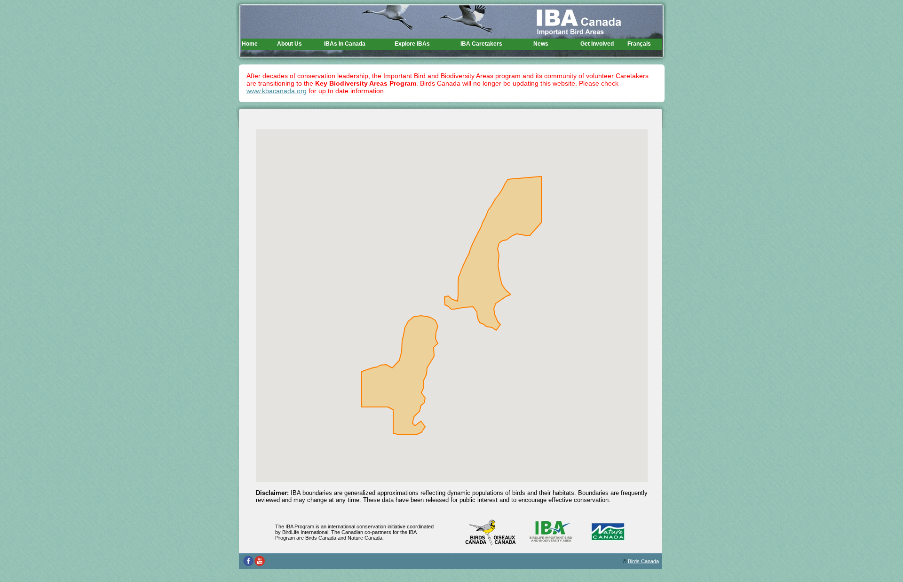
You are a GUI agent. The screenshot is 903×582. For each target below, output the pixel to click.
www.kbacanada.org (276, 91)
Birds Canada (643, 561)
